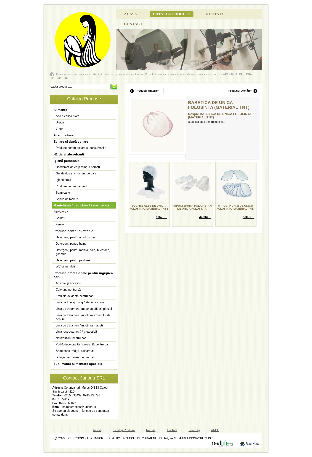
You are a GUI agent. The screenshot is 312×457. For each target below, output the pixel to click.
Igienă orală (63, 180)
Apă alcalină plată (67, 116)
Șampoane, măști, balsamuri (75, 351)
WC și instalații (66, 266)
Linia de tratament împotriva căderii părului (84, 308)
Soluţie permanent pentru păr (75, 357)
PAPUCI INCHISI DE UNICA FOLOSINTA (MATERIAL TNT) (235, 207)
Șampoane (63, 192)
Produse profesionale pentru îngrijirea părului (83, 275)
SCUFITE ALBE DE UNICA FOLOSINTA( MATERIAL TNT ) (149, 207)
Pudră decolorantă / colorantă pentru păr (82, 344)
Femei (60, 224)
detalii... (161, 217)
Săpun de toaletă (67, 199)
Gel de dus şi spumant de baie (76, 173)
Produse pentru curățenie (73, 231)
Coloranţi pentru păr (69, 289)
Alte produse (63, 135)
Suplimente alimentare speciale (77, 364)
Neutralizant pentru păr (71, 338)
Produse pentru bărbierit (71, 186)
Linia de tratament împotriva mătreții (79, 325)
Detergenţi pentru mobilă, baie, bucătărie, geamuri (83, 252)
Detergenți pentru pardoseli (73, 260)
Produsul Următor (240, 90)
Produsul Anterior (147, 90)
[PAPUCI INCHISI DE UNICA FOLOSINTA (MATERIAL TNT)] (236, 200)
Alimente (60, 110)
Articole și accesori (68, 283)
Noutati (214, 14)
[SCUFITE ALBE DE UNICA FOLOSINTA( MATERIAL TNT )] (149, 200)
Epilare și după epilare (70, 141)
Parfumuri (61, 212)
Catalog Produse (171, 14)
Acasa (130, 14)
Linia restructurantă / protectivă (76, 331)
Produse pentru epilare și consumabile (81, 148)
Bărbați (60, 218)
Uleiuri (60, 122)
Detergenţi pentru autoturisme (75, 237)
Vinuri (59, 129)
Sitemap (194, 430)
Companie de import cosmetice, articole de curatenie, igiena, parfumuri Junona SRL (102, 74)
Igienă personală (66, 161)
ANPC (215, 430)
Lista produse (159, 74)
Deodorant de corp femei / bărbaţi (78, 167)
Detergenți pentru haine (71, 243)
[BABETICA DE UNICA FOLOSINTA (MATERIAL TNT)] (157, 151)
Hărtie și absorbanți (68, 154)
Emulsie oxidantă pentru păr (74, 296)
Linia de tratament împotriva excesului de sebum (83, 317)
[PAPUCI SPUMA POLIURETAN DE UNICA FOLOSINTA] (192, 200)
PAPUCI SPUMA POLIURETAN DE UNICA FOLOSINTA (192, 207)
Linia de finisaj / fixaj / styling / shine (80, 302)
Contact (133, 24)
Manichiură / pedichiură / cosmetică (189, 74)
